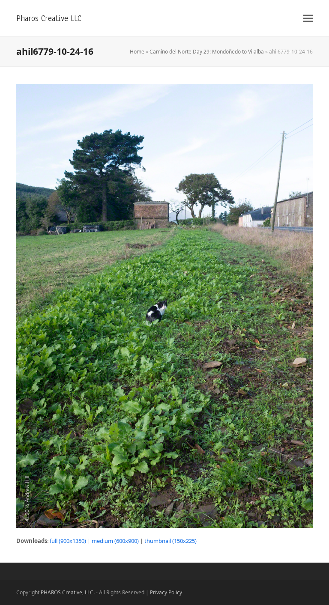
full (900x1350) (68, 541)
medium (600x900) (115, 541)
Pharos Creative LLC (48, 18)
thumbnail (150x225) (170, 541)
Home (137, 51)
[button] (308, 18)
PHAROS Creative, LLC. (68, 592)
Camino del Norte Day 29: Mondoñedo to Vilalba (207, 51)
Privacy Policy (166, 592)
